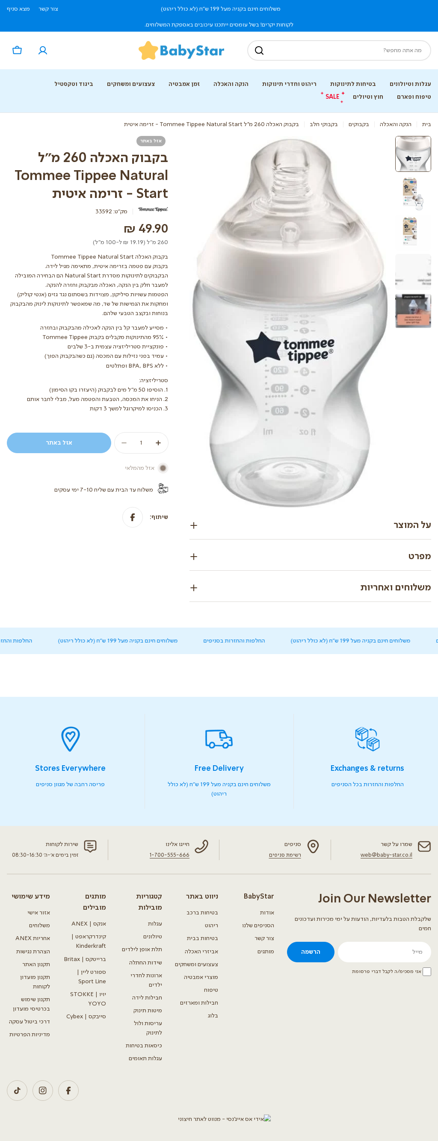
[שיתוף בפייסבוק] (132, 517)
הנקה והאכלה (395, 124)
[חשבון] (43, 50)
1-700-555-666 (169, 855)
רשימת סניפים (285, 855)
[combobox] (339, 50)
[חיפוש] (259, 50)
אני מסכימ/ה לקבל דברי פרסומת (386, 971)
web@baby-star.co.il (386, 855)
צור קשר (48, 9)
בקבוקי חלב (324, 124)
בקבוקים (359, 124)
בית (426, 124)
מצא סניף (18, 9)
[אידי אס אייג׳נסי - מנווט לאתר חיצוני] (224, 1119)
